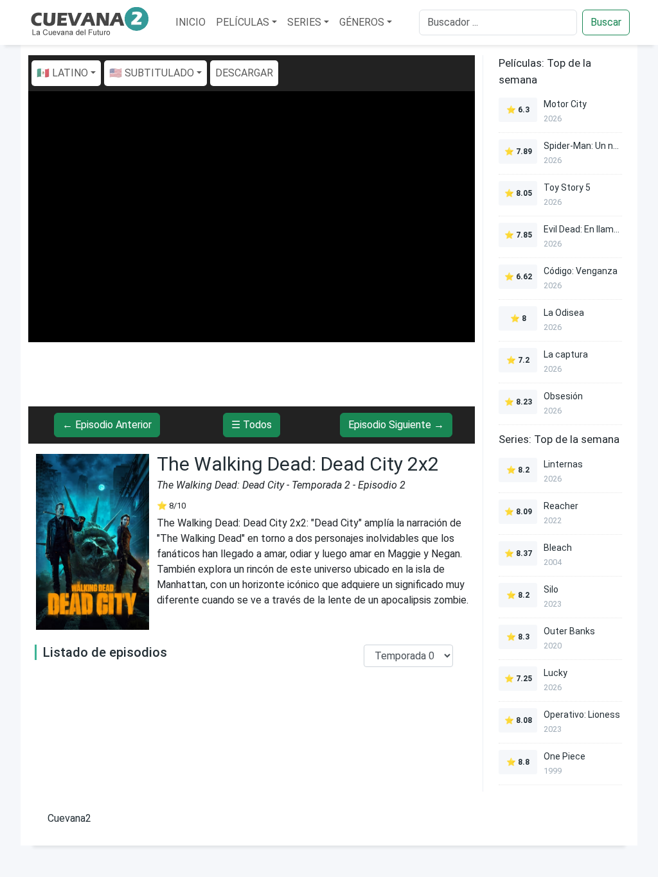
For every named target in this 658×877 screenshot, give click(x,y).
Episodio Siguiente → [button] (396, 425)
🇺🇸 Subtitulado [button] (151, 73)
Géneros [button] (361, 22)
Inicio (190, 22)
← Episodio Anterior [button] (107, 425)
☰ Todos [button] (251, 425)
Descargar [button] (244, 73)
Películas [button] (242, 22)
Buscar (606, 22)
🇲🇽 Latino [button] (62, 73)
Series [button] (304, 22)
